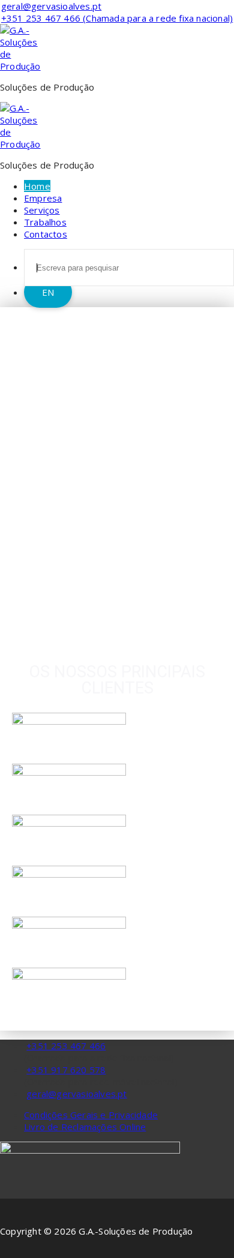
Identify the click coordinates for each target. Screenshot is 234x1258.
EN (48, 292)
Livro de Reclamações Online (85, 1127)
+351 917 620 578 (66, 1070)
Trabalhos (45, 222)
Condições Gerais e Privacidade (91, 1115)
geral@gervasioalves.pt (76, 1094)
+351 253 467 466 (66, 1046)
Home (37, 186)
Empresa (43, 198)
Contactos (45, 234)
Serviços (42, 210)
